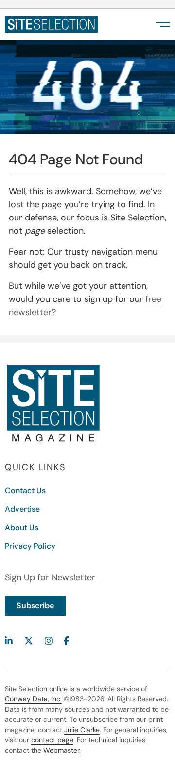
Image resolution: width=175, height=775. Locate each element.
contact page (52, 739)
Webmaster (61, 750)
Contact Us (25, 490)
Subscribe (35, 605)
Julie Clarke (82, 729)
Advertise (22, 509)
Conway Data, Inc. (33, 699)
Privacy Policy (30, 546)
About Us (21, 527)
